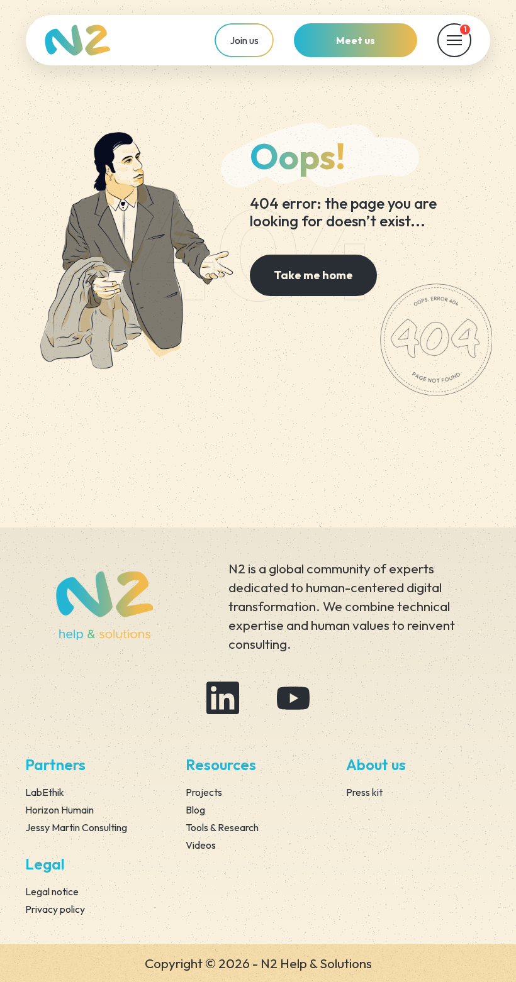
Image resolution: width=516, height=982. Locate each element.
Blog (195, 809)
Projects (204, 792)
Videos (201, 845)
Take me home (313, 275)
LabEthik (44, 792)
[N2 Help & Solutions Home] (78, 40)
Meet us (355, 40)
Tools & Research (222, 827)
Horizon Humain (59, 809)
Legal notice (52, 891)
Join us (244, 40)
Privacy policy (55, 909)
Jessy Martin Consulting (76, 827)
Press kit (364, 792)
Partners (55, 764)
